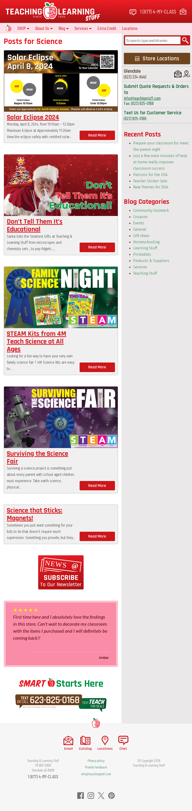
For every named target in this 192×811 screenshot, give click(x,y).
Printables (142, 254)
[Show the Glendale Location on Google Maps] (186, 73)
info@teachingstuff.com (142, 98)
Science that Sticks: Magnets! (34, 514)
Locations (130, 28)
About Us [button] (42, 28)
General (139, 229)
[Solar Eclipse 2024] (61, 81)
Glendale (132, 71)
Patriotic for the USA (150, 174)
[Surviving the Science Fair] (61, 417)
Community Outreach (151, 210)
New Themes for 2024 (150, 187)
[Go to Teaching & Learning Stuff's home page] (95, 723)
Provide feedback (96, 767)
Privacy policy (96, 760)
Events (138, 223)
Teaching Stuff (145, 273)
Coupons (140, 216)
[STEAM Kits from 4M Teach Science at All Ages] (61, 297)
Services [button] (81, 28)
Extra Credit (106, 28)
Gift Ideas (141, 235)
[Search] (185, 40)
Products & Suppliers (151, 260)
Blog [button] (62, 28)
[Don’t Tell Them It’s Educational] (61, 185)
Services (140, 267)
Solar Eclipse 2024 (33, 117)
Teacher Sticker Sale (150, 181)
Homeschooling (146, 242)
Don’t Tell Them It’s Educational (35, 225)
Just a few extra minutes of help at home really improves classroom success (160, 162)
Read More (97, 135)
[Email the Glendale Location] (177, 73)
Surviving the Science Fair (37, 457)
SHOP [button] (21, 28)
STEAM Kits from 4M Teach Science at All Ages (36, 341)
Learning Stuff (145, 248)
